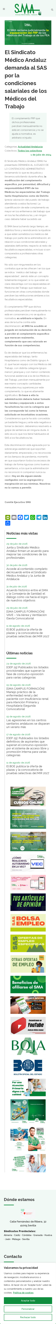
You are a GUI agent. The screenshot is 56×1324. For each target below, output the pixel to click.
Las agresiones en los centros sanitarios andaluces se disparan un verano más (28, 724)
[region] (28, 1293)
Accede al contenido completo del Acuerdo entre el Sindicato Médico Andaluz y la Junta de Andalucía (26, 574)
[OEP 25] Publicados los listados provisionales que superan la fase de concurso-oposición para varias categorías (27, 672)
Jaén (7, 1239)
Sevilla (26, 1239)
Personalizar (28, 1309)
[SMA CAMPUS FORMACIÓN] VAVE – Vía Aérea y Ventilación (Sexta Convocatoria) (26, 615)
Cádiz (17, 1235)
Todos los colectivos (30, 150)
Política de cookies (23, 1292)
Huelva (48, 1235)
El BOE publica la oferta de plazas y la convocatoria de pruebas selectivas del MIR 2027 (27, 633)
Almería (8, 1235)
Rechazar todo (28, 1317)
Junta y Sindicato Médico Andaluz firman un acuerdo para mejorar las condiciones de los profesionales (27, 552)
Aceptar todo (28, 1300)
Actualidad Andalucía (30, 146)
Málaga (16, 1239)
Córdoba (26, 1235)
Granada (38, 1235)
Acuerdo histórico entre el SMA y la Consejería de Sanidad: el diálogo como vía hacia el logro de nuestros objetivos (27, 595)
